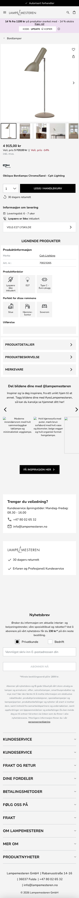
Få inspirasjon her (37, 469)
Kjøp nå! (39, 24)
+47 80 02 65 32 (24, 519)
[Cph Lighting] (18, 166)
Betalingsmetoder (22, 791)
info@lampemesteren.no (30, 526)
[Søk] (68, 12)
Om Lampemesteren (23, 830)
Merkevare (14, 369)
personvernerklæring (39, 721)
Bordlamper (14, 38)
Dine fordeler (18, 778)
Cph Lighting (47, 255)
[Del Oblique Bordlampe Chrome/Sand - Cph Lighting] (73, 56)
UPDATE (37, 28)
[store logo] (25, 12)
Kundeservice (17, 739)
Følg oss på (15, 804)
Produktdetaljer (19, 344)
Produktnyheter (21, 856)
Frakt (9, 817)
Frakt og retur (19, 765)
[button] (8, 131)
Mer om (10, 843)
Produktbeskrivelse (22, 357)
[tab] (39, 739)
